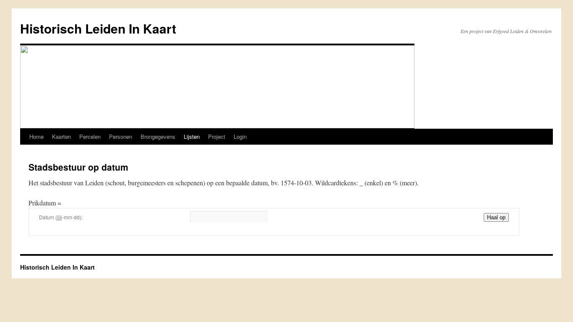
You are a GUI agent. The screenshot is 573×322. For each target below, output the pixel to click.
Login (240, 136)
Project (216, 136)
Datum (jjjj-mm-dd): (61, 217)
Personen (120, 136)
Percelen (90, 136)
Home (36, 136)
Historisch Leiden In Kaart (98, 28)
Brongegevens (158, 136)
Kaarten (61, 136)
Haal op (496, 217)
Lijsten (192, 136)
